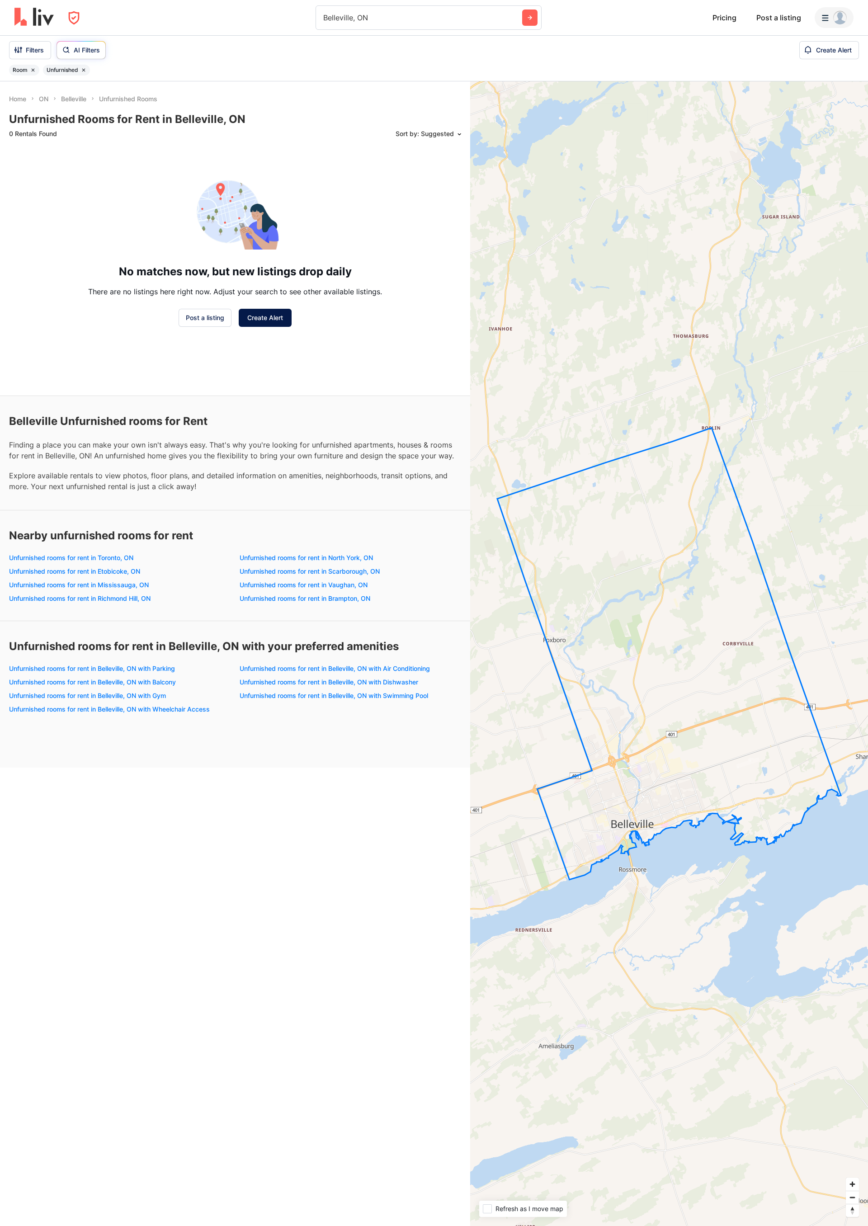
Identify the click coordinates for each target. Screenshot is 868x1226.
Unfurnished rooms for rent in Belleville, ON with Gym (87, 695)
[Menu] (834, 17)
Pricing (724, 17)
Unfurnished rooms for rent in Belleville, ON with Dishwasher (329, 682)
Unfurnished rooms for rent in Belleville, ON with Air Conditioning (335, 668)
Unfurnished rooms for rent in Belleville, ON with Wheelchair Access (109, 709)
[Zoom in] (852, 1184)
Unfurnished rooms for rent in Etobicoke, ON (74, 571)
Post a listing (778, 17)
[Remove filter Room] (33, 70)
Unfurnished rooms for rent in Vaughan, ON (304, 585)
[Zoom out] (852, 1197)
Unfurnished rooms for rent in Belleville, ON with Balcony (92, 682)
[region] (669, 653)
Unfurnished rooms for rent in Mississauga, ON (79, 585)
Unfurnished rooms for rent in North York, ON (306, 557)
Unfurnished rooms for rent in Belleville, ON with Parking (92, 668)
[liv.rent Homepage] (34, 18)
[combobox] (324, 17)
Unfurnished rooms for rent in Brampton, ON (305, 598)
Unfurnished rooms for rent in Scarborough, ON (310, 571)
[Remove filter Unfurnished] (83, 70)
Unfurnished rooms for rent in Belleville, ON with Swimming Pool (334, 695)
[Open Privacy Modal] (74, 18)
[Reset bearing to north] (852, 1210)
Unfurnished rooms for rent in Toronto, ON (71, 557)
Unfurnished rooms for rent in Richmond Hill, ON (80, 598)
